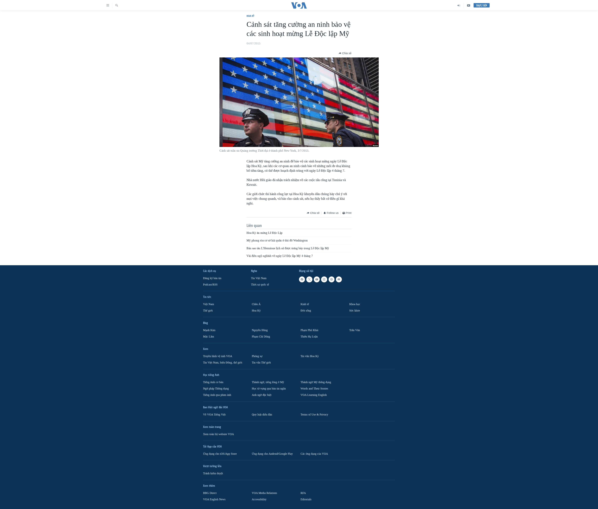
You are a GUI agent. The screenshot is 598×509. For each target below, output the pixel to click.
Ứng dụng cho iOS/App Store (220, 454)
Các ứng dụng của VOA (314, 454)
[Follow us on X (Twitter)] (309, 279)
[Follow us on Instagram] (324, 279)
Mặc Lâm (208, 336)
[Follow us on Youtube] (317, 279)
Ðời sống (306, 310)
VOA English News (214, 499)
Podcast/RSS (210, 284)
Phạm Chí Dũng (261, 336)
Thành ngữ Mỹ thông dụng (316, 382)
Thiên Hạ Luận (309, 336)
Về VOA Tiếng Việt (214, 414)
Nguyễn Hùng (260, 330)
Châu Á (256, 304)
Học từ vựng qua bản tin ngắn (269, 388)
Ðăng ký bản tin (212, 278)
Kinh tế (305, 304)
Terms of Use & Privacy (314, 414)
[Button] (345, 53)
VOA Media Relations (264, 493)
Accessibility (259, 499)
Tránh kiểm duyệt (213, 473)
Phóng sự (257, 356)
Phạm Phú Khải (309, 330)
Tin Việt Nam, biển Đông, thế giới (222, 362)
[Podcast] (332, 279)
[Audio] (459, 5)
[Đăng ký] (339, 279)
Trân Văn (354, 330)
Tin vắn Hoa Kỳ (310, 356)
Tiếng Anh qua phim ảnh (217, 395)
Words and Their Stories (314, 388)
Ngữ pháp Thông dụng (216, 388)
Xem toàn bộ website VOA (218, 434)
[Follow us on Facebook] (302, 279)
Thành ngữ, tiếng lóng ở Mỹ (268, 382)
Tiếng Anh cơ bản (213, 382)
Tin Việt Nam (258, 278)
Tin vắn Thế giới (261, 362)
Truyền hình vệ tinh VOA (217, 356)
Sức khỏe (354, 310)
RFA (303, 493)
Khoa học (354, 304)
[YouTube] (469, 5)
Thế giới (208, 310)
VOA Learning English (314, 395)
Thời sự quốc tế (260, 284)
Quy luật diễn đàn (262, 414)
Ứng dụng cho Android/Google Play (272, 454)
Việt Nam (208, 304)
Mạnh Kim (209, 330)
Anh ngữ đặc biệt (261, 395)
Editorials (306, 499)
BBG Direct (210, 493)
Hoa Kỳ (250, 16)
